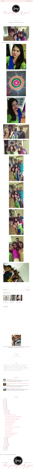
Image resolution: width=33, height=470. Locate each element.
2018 (5, 406)
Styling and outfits (18, 366)
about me (23, 347)
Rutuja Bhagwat (14, 24)
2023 (5, 401)
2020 (5, 404)
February (6, 444)
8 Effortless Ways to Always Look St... (12, 302)
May (6, 440)
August (6, 437)
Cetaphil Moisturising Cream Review (12, 379)
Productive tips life (16, 367)
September (6, 413)
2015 (5, 446)
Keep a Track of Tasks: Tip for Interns (10, 414)
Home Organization (25, 367)
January (6, 445)
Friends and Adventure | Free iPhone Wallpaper (12, 419)
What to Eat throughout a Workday (10, 434)
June (6, 439)
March (6, 443)
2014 (5, 447)
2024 (5, 400)
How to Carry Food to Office (9, 428)
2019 (5, 405)
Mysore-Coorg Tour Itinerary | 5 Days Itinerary (13, 388)
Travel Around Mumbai (6, 367)
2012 (5, 449)
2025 (5, 398)
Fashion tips (21, 367)
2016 (5, 409)
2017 (5, 408)
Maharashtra (10, 366)
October (6, 412)
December (6, 410)
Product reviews (6, 366)
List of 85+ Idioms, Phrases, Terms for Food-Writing (12, 427)
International (23, 366)
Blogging (11, 367)
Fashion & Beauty (16, 20)
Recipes (14, 366)
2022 (5, 402)
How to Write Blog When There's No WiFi (11, 433)
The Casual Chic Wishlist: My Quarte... (6, 302)
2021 (5, 403)
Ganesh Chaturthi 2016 (8, 430)
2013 (5, 448)
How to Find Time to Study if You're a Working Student (13, 416)
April (6, 441)
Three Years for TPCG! (8, 425)
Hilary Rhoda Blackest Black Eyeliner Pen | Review (12, 417)
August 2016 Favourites (8, 436)
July (5, 438)
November (6, 411)
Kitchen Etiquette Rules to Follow (10, 422)
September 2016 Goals (8, 431)
